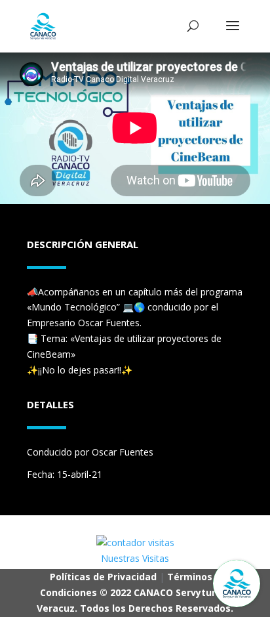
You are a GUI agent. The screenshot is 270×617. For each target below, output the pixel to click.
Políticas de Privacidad (103, 576)
